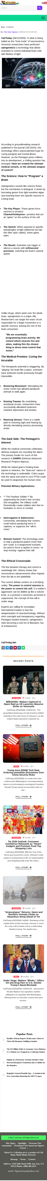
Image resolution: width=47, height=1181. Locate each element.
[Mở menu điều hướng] (43, 18)
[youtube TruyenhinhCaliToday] (44, 3)
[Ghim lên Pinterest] (15, 647)
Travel (23, 1148)
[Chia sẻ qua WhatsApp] (23, 647)
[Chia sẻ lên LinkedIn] (19, 647)
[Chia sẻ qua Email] (3, 647)
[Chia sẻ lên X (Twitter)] (7, 647)
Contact (32, 1159)
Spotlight (22, 1143)
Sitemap (14, 1159)
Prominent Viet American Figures (29, 1145)
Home (3, 27)
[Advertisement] (23, 116)
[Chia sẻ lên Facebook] (11, 647)
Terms (23, 1159)
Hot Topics (11, 1143)
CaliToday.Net (8, 642)
